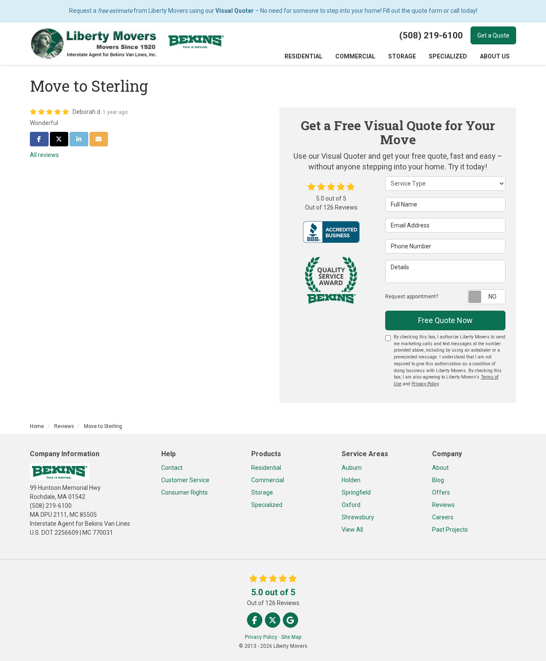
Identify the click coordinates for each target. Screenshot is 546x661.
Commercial (267, 480)
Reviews (443, 504)
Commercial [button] (355, 56)
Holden (351, 480)
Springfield (356, 492)
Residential (266, 467)
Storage (262, 492)
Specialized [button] (448, 56)
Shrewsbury (358, 517)
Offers (441, 492)
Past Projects (450, 529)
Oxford (351, 504)
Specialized (266, 504)
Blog (438, 480)
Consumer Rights (184, 492)
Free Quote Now (445, 320)
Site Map (291, 637)
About (440, 467)
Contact (172, 467)
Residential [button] (303, 56)
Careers (442, 517)
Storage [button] (402, 56)
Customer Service (185, 480)
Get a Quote (493, 35)
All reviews (44, 154)
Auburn (352, 467)
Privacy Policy (425, 384)
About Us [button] (495, 56)
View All (352, 529)
